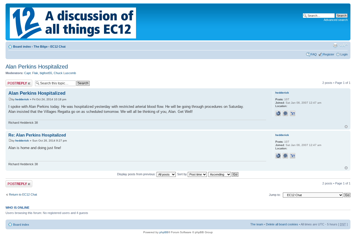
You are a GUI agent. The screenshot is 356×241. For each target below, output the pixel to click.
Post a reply (14, 81)
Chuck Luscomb (65, 73)
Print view (335, 45)
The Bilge (41, 46)
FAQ (314, 54)
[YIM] (292, 113)
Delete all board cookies (282, 224)
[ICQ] (285, 113)
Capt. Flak (31, 73)
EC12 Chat (58, 46)
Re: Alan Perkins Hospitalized (37, 135)
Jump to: (275, 194)
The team (256, 224)
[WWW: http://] (278, 113)
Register (328, 54)
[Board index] (73, 22)
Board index (22, 46)
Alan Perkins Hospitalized (37, 67)
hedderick (22, 99)
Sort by (182, 174)
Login (344, 54)
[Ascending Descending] (223, 174)
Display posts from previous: (137, 174)
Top (346, 126)
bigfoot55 (46, 73)
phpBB (163, 232)
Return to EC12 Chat (23, 194)
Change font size (344, 45)
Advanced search (336, 19)
